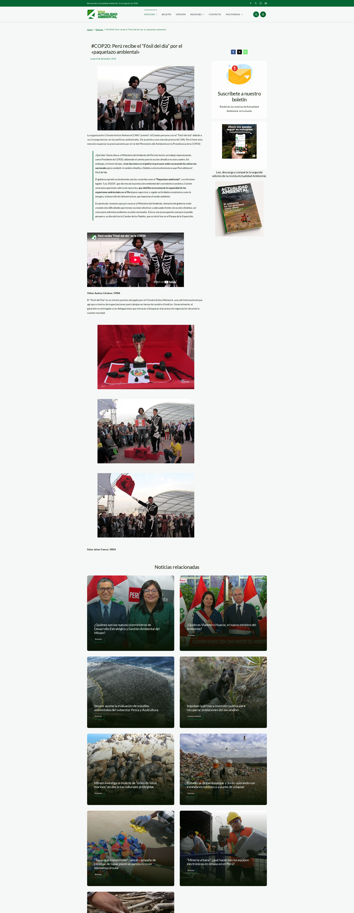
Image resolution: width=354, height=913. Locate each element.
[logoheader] (102, 10)
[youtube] (266, 3)
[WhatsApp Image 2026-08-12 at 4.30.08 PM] (239, 182)
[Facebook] (233, 52)
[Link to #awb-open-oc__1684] (263, 14)
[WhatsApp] (245, 52)
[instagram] (261, 3)
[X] (239, 52)
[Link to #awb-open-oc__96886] (256, 14)
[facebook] (251, 3)
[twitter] (256, 3)
